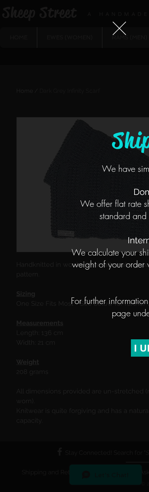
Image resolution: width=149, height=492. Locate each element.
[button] (119, 28)
